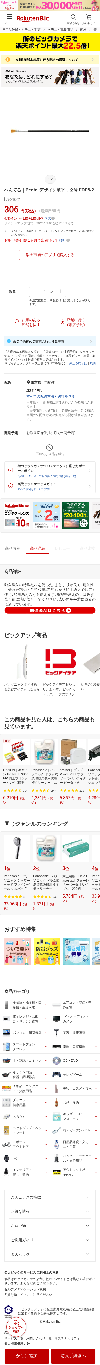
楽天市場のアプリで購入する (50, 255)
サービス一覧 (13, 1338)
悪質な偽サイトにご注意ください (28, 1295)
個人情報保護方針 (17, 1344)
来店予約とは (78, 363)
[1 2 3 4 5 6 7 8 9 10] (47, 292)
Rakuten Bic (33, 19)
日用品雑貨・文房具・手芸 (21, 30)
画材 (83, 30)
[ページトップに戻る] (92, 1347)
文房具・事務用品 (60, 30)
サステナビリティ (67, 1338)
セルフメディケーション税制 (25, 1289)
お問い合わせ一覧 (39, 1338)
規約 (93, 363)
